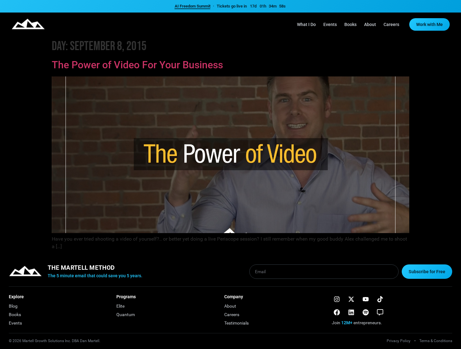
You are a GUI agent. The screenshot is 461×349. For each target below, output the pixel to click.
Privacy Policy (399, 341)
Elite (120, 306)
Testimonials (236, 323)
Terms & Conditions (435, 341)
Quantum (125, 314)
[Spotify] (366, 312)
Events (330, 24)
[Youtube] (366, 299)
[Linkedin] (351, 312)
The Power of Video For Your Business (137, 65)
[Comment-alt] (380, 312)
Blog (13, 306)
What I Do (306, 24)
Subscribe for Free (427, 271)
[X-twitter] (351, 299)
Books (350, 24)
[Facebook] (337, 312)
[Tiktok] (380, 299)
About (370, 24)
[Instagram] (337, 299)
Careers (391, 24)
